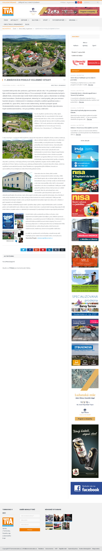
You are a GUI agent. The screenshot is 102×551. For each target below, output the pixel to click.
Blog (27, 24)
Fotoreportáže (58, 20)
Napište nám (63, 549)
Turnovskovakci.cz (16, 549)
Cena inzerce (49, 549)
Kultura (35, 20)
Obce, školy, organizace (13, 24)
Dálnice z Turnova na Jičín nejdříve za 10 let (84, 128)
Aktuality (14, 20)
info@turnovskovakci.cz (30, 549)
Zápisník (24, 20)
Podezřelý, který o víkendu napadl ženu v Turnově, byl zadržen (84, 94)
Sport (45, 20)
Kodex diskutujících (85, 549)
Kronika (72, 20)
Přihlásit (63, 2)
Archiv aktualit (85, 140)
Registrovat (70, 2)
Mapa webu (96, 549)
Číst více (90, 85)
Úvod (6, 20)
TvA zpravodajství (8, 262)
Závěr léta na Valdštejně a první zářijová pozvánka (83, 79)
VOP (56, 549)
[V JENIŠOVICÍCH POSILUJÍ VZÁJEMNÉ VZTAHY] (34, 56)
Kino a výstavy (85, 42)
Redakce (41, 549)
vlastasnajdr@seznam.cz (45, 238)
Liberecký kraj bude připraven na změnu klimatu (83, 111)
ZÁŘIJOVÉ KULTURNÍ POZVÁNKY (29, 2)
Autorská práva (73, 549)
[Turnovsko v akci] (7, 10)
